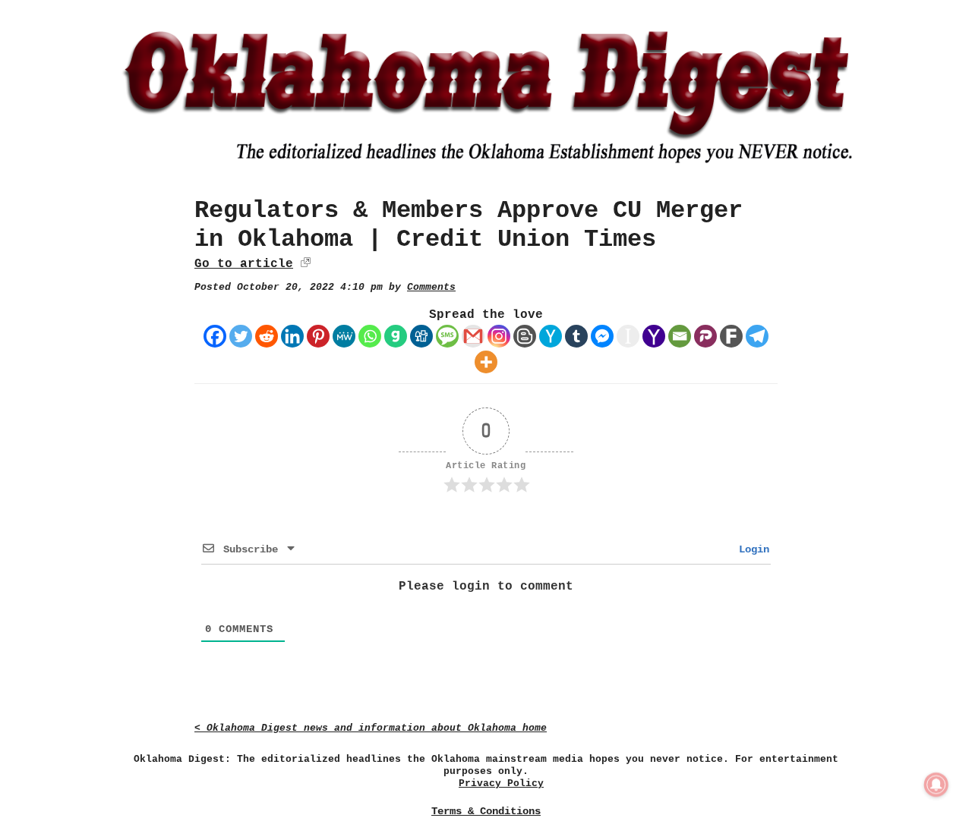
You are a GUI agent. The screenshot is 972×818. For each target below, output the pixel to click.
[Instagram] (499, 336)
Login (751, 549)
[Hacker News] (550, 336)
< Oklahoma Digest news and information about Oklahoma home (370, 728)
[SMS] (447, 336)
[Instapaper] (628, 336)
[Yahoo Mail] (653, 336)
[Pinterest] (318, 336)
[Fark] (731, 336)
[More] (486, 362)
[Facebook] (215, 336)
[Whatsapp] (369, 336)
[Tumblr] (576, 336)
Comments (431, 287)
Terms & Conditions (486, 811)
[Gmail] (473, 336)
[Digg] (421, 336)
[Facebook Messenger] (602, 336)
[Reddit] (266, 336)
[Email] (679, 336)
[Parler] (705, 336)
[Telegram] (757, 336)
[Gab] (395, 336)
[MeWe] (344, 336)
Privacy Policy (501, 783)
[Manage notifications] (936, 784)
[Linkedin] (292, 336)
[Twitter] (240, 336)
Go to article (243, 264)
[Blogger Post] (524, 336)
